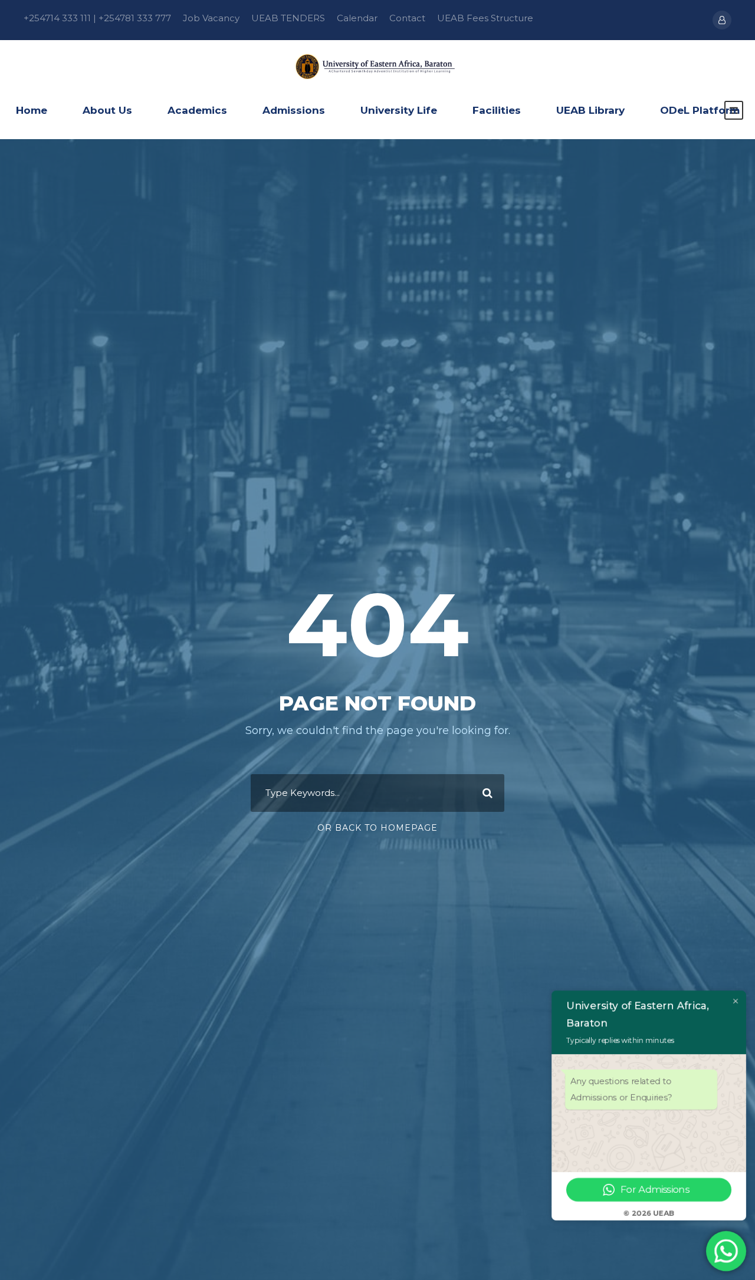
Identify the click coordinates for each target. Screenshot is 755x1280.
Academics (197, 110)
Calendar (357, 18)
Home (31, 110)
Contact (407, 18)
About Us (107, 110)
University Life (398, 110)
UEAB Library (590, 110)
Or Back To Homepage (377, 827)
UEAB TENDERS (288, 18)
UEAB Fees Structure (485, 18)
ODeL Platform (700, 110)
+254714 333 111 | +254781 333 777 (97, 18)
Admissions (293, 110)
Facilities (496, 110)
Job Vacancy (211, 18)
